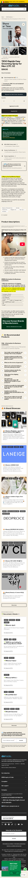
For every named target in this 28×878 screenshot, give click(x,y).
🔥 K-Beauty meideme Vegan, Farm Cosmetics (13, 497)
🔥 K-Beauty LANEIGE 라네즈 (11, 465)
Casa (2, 17)
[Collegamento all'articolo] (14, 427)
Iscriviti (14, 838)
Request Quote (15, 873)
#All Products (9, 17)
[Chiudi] (19, 862)
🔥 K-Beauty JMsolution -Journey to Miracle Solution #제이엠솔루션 (13, 431)
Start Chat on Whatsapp (9, 137)
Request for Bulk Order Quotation (14, 94)
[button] (2, 5)
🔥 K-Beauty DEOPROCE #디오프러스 (13, 529)
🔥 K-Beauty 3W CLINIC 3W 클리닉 (12, 561)
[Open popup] (17, 77)
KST (19, 763)
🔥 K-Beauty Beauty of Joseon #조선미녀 (13, 593)
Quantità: (3, 98)
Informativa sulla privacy (19, 843)
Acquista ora (14, 111)
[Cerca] (25, 9)
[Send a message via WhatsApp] (25, 869)
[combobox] (14, 9)
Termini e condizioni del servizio (14, 846)
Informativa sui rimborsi (8, 843)
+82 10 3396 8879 (6, 802)
